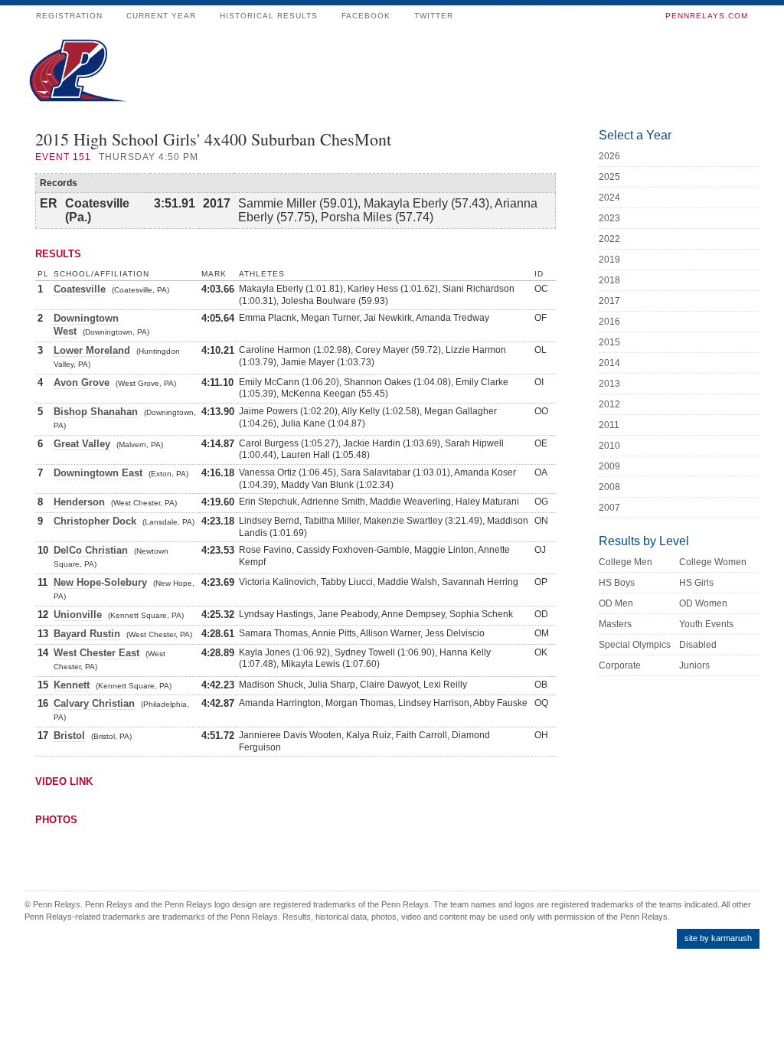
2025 (609, 177)
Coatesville (80, 289)
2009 (609, 466)
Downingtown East (98, 473)
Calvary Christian (94, 703)
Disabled (698, 644)
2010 (609, 445)
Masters (615, 624)
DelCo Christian (91, 550)
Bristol (69, 735)
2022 (609, 239)
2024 (609, 197)
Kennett (72, 685)
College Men (625, 562)
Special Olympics (635, 644)
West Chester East (96, 653)
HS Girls (696, 582)
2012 (609, 404)
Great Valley (82, 443)
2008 (609, 487)
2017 (609, 301)
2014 (609, 363)
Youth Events (706, 624)
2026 (609, 156)
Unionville (78, 614)
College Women (712, 562)
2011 (609, 425)
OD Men (616, 603)
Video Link (64, 781)
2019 (609, 259)
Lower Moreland (92, 350)
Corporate (620, 665)
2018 (609, 280)
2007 (609, 507)
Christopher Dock (95, 521)
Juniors (694, 665)
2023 (609, 218)
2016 (609, 321)
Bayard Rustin (87, 633)
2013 (609, 383)
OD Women (703, 603)
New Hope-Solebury (100, 582)
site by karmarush (718, 938)
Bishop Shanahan (96, 411)
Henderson (79, 502)
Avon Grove (81, 382)
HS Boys (617, 582)
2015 (609, 342)
